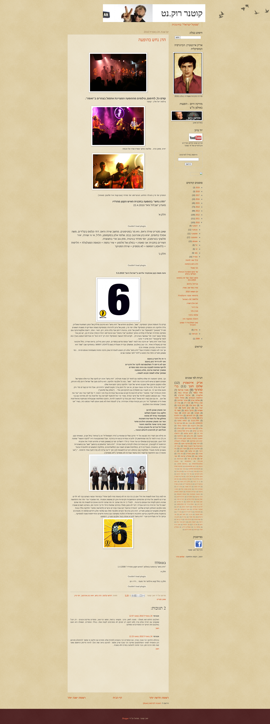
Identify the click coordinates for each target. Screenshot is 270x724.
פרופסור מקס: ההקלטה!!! (188, 296)
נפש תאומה (198, 514)
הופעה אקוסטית (195, 494)
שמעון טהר (180, 557)
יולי (196, 245)
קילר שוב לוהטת (192, 260)
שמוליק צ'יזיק (186, 527)
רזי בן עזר (179, 519)
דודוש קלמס (107, 596)
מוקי (175, 509)
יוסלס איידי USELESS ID (185, 504)
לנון (178, 507)
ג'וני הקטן (197, 486)
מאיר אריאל (183, 390)
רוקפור (182, 451)
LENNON (198, 423)
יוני (196, 249)
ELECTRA (195, 420)
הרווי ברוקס (198, 496)
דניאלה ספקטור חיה (190, 319)
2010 (197, 222)
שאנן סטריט (161, 599)
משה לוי (177, 410)
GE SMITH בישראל (190, 299)
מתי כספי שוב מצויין (190, 288)
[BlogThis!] (140, 595)
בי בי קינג (196, 481)
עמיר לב (177, 446)
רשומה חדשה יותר (159, 697)
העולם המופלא (181, 494)
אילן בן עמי (187, 471)
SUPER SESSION (194, 469)
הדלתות (180, 436)
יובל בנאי (198, 408)
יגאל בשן (200, 499)
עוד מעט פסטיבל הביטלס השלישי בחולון (188, 273)
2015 (197, 203)
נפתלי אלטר (179, 398)
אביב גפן (189, 423)
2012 (197, 215)
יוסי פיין (77, 596)
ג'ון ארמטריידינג (187, 484)
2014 (197, 207)
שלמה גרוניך (193, 315)
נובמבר (194, 230)
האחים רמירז (198, 489)
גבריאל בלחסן (192, 284)
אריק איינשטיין (192, 382)
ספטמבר (193, 237)
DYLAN (200, 461)
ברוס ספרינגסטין (183, 431)
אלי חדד (189, 474)
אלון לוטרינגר (198, 474)
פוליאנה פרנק (195, 448)
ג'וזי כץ (199, 433)
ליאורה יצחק (186, 507)
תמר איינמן (188, 529)
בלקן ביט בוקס (185, 481)
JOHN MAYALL (182, 464)
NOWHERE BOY (190, 466)
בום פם (176, 479)
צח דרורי (194, 307)
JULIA (200, 466)
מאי (195, 253)
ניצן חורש (186, 413)
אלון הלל (179, 471)
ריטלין (200, 522)
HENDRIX (188, 461)
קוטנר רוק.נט (181, 13)
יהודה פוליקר (191, 499)
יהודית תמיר (180, 499)
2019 (197, 188)
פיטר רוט (183, 448)
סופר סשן (183, 514)
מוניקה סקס (185, 443)
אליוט (200, 428)
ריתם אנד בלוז (181, 522)
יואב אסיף (199, 502)
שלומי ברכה (191, 418)
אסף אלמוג (199, 476)
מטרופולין (197, 512)
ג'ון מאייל (177, 484)
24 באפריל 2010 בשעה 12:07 (140, 616)
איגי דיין (187, 403)
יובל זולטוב (189, 502)
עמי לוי (184, 517)
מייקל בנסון (189, 410)
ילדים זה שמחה (197, 507)
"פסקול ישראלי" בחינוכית (185, 24)
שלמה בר (197, 527)
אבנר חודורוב (182, 400)
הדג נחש (98, 596)
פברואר (194, 334)
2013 (197, 211)
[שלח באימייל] (143, 595)
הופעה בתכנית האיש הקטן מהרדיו (189, 438)
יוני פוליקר (180, 502)
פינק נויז (176, 517)
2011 (197, 219)
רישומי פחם (192, 522)
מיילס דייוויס (188, 512)
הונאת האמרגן (178, 491)
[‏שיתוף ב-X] (138, 595)
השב (157, 628)
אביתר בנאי (183, 393)
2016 (197, 199)
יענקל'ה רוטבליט (180, 441)
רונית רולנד (188, 519)
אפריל (194, 257)
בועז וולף (192, 405)
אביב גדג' (194, 311)
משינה (196, 413)
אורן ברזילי (198, 403)
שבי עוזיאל (186, 524)
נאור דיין (179, 512)
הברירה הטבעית (191, 491)
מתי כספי (197, 392)
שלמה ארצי (195, 400)
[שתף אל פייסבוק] (135, 595)
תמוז (195, 529)
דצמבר (194, 226)
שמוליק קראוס (186, 456)
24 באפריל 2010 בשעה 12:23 (140, 636)
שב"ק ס (194, 524)
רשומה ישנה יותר (77, 697)
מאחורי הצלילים (197, 509)
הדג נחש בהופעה (152, 39)
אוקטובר (194, 234)
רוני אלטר (191, 451)
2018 (197, 191)
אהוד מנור (182, 469)
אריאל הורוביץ (184, 395)
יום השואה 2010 (192, 292)
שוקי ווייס (177, 524)
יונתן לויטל (186, 408)
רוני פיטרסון (190, 415)
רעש (201, 524)
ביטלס (179, 428)
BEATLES (180, 459)
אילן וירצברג (195, 426)
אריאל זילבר (189, 476)
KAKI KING (182, 420)
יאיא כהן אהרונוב (87, 596)
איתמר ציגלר (182, 426)
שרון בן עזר (192, 459)
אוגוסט (194, 241)
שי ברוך (180, 453)
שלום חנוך (195, 386)
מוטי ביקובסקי (184, 509)
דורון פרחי (181, 405)
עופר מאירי (192, 517)
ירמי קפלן (196, 443)
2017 (197, 195)
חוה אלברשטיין (192, 303)
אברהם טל (178, 423)
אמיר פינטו (180, 474)
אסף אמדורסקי (190, 428)
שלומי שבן (198, 456)
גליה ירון (179, 486)
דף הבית (117, 697)
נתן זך (190, 514)
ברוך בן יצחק (197, 431)
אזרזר (195, 471)
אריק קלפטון (185, 479)
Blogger (125, 718)
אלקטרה (199, 395)
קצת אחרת (197, 519)
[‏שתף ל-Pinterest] (132, 595)
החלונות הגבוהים (196, 398)
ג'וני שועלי (194, 268)
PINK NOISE (178, 466)
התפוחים (190, 496)
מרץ (195, 330)
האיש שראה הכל (186, 489)
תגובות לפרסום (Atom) (152, 703)
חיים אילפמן (180, 496)
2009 (197, 339)
